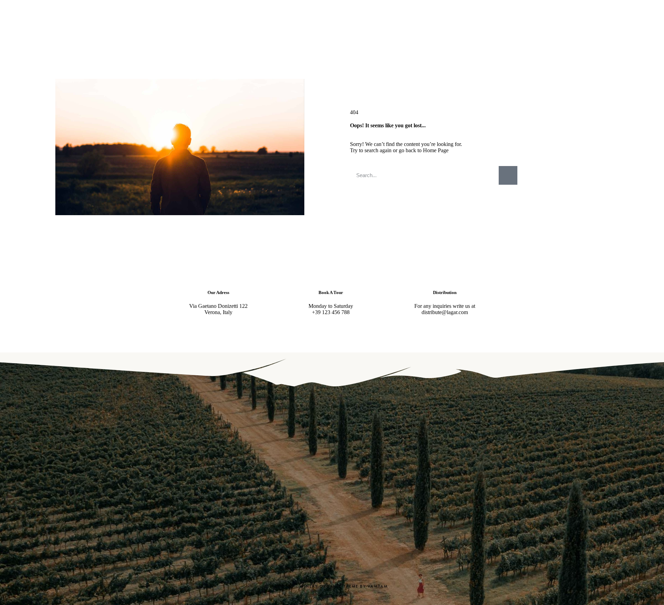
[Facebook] (332, 499)
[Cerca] (508, 175)
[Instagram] (298, 499)
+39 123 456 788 (331, 312)
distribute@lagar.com (445, 312)
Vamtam (378, 586)
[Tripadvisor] (365, 499)
